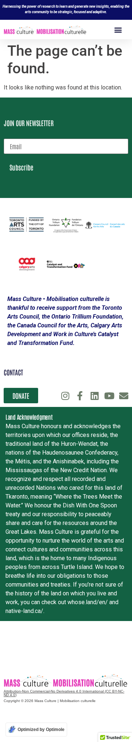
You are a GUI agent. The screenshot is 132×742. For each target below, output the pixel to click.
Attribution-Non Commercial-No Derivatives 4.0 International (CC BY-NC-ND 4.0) (64, 693)
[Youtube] (109, 395)
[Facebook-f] (79, 395)
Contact (13, 372)
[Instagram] (65, 395)
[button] (118, 29)
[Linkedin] (94, 395)
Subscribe (21, 167)
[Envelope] (123, 395)
